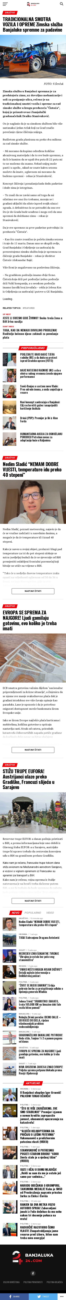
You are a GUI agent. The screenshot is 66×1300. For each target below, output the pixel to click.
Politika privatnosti (33, 1282)
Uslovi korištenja (11, 1282)
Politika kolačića (55, 1282)
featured (29, 308)
